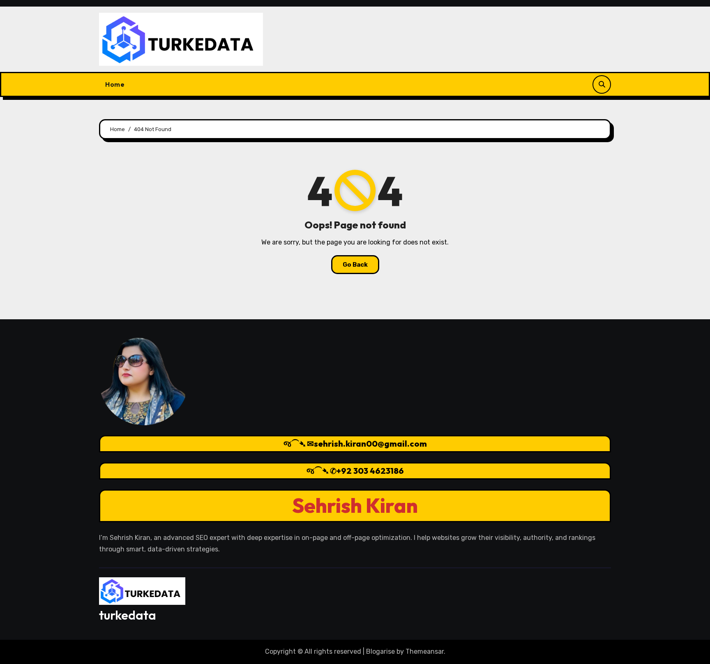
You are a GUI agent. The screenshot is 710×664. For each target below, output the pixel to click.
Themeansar (425, 651)
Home (114, 84)
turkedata (127, 615)
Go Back (355, 264)
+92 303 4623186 (370, 471)
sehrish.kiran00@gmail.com (370, 443)
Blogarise (380, 651)
